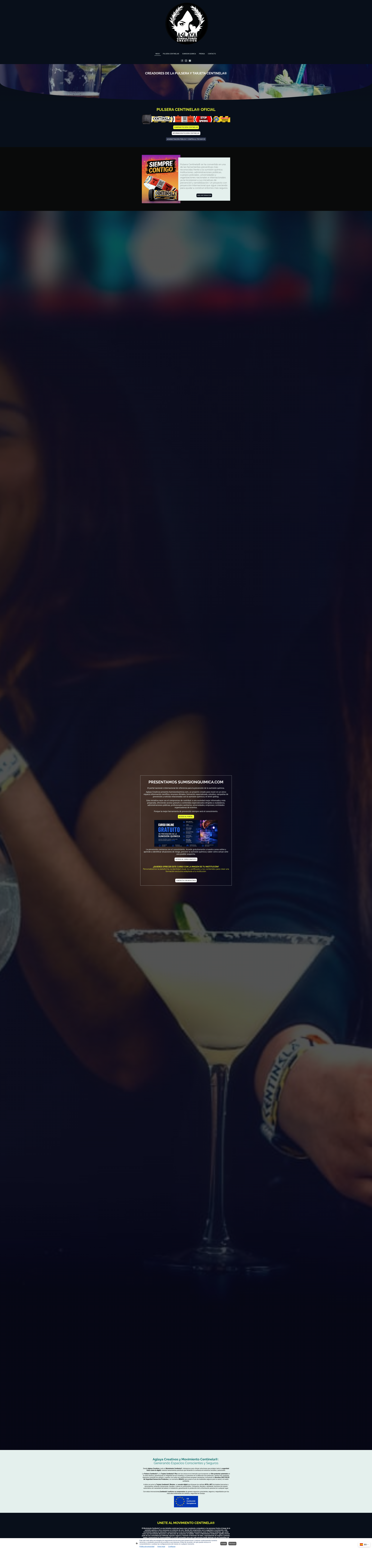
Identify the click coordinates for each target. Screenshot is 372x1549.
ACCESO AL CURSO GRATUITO (185, 859)
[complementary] (364, 1544)
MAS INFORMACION (204, 195)
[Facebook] (182, 61)
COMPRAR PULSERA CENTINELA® (186, 127)
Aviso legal (161, 1546)
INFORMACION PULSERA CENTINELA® (186, 133)
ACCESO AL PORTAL (186, 817)
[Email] (190, 61)
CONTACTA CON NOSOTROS (186, 880)
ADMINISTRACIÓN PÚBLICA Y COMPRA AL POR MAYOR (186, 139)
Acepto (223, 1543)
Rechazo (232, 1543)
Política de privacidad (147, 1546)
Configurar (171, 1546)
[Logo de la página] (186, 25)
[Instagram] (186, 61)
